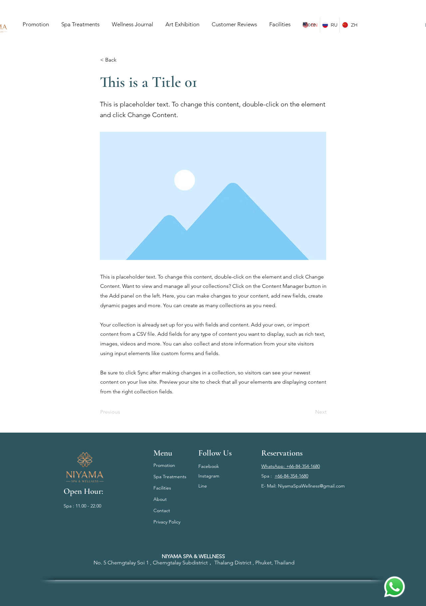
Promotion (164, 465)
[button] (122, 60)
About (160, 499)
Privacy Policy (166, 522)
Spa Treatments (169, 477)
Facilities (162, 488)
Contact (161, 510)
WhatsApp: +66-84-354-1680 (290, 466)
